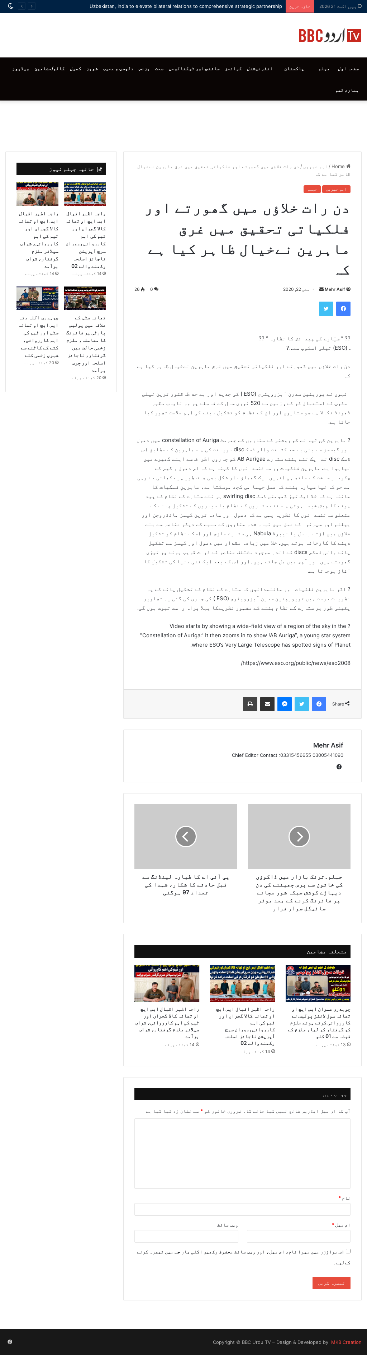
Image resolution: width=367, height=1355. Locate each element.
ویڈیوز (20, 68)
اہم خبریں (315, 166)
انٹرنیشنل (260, 68)
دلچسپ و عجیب (118, 68)
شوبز (92, 68)
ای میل (341, 1225)
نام (344, 1198)
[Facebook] (343, 309)
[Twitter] (326, 309)
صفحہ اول (348, 68)
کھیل (75, 68)
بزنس (144, 68)
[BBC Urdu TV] (330, 35)
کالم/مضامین (49, 68)
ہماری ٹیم (347, 90)
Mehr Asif (335, 289)
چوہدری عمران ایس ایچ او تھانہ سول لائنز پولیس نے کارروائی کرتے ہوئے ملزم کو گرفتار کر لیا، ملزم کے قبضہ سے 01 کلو (319, 1022)
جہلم (324, 68)
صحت (159, 68)
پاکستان (294, 68)
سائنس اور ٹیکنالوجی (194, 68)
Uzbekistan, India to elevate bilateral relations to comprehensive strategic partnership (186, 6)
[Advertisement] (183, 124)
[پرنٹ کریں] (250, 704)
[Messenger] (284, 704)
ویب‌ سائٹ (227, 1225)
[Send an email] (321, 289)
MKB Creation (346, 1342)
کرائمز (233, 68)
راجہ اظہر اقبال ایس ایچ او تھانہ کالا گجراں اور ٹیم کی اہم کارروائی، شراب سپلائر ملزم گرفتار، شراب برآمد (167, 1022)
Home (339, 166)
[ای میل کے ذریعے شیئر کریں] (267, 704)
